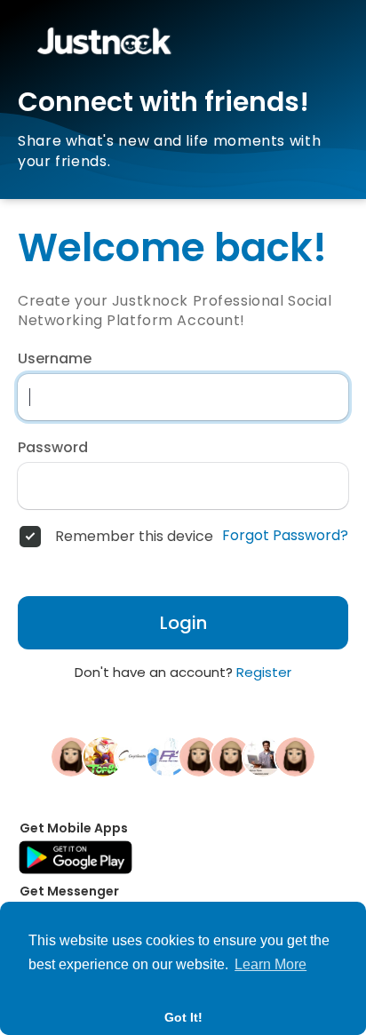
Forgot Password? (285, 535)
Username (55, 359)
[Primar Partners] (167, 756)
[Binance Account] (199, 756)
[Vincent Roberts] (294, 756)
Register (263, 672)
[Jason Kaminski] (231, 756)
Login (183, 622)
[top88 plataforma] (103, 756)
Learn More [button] (270, 964)
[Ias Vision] (262, 756)
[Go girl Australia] (135, 756)
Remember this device (134, 536)
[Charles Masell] (71, 756)
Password (53, 448)
